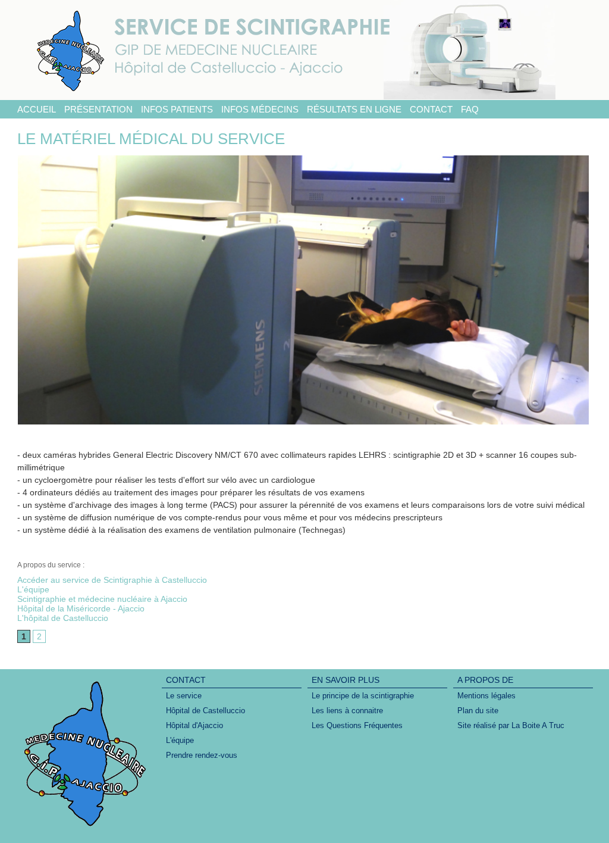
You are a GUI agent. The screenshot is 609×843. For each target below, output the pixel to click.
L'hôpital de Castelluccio (62, 618)
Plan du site (477, 710)
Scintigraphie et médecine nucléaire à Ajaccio (102, 599)
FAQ (470, 109)
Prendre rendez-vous (201, 755)
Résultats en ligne (354, 109)
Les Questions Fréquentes (357, 725)
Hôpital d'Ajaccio (194, 725)
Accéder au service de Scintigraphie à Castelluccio (112, 580)
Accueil (36, 109)
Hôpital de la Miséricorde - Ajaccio (81, 608)
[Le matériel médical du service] (303, 159)
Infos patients (177, 109)
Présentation (98, 109)
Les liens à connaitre (347, 710)
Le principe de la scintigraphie (363, 695)
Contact (431, 109)
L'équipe (33, 589)
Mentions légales (486, 695)
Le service (184, 695)
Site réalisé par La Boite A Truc (510, 725)
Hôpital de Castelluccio (205, 710)
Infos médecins (260, 109)
